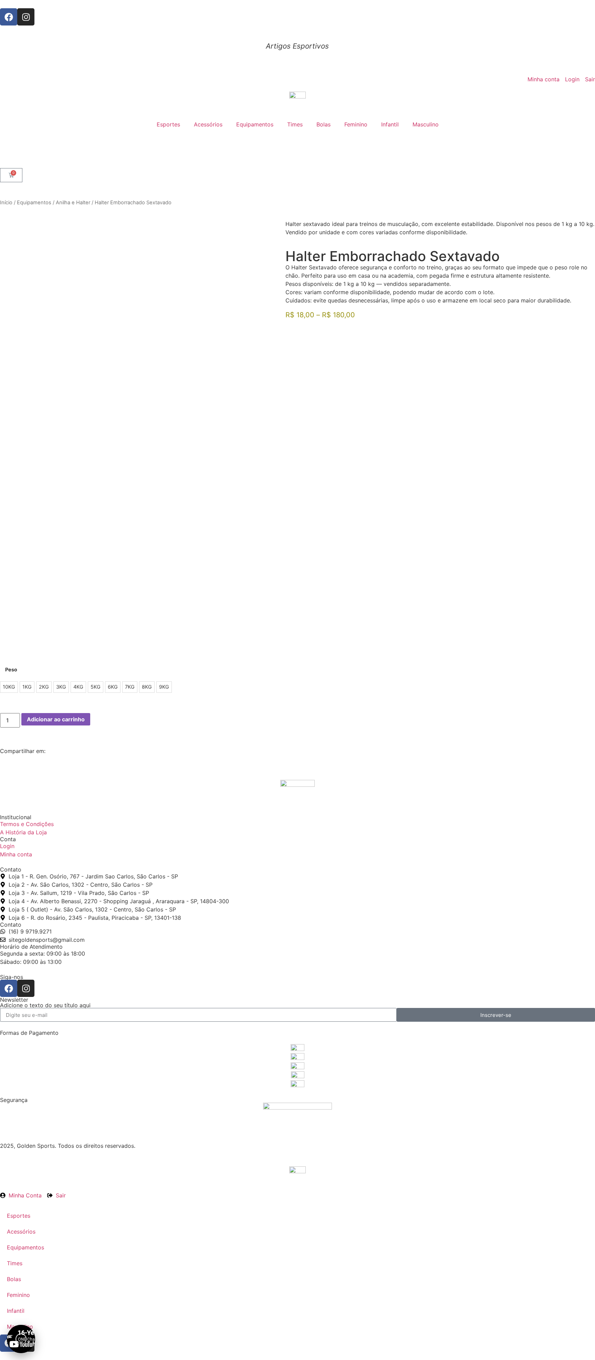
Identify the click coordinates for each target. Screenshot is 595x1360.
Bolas (323, 124)
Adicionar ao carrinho (56, 719)
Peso (11, 669)
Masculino (426, 124)
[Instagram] (25, 16)
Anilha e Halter (73, 202)
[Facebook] (8, 16)
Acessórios (208, 124)
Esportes (168, 124)
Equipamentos (254, 124)
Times (295, 124)
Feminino (355, 124)
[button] (21, 1339)
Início (6, 202)
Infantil (390, 124)
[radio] (9, 687)
